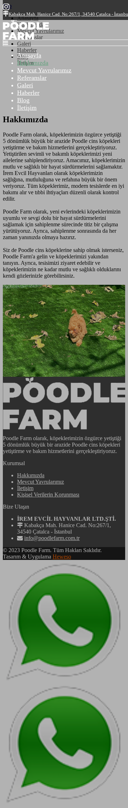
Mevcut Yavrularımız (44, 70)
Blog (23, 100)
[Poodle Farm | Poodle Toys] (26, 38)
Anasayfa (29, 55)
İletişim (27, 107)
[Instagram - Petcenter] (6, 6)
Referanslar (32, 77)
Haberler (28, 92)
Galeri (25, 85)
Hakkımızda (32, 62)
